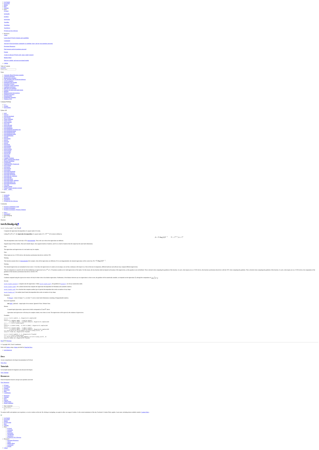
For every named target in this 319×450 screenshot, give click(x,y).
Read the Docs (28, 347)
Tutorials (6, 8)
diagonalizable (31, 240)
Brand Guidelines (8, 403)
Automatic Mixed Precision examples (14, 75)
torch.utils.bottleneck (9, 173)
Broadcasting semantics (10, 78)
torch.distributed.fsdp (9, 132)
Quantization (7, 162)
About (9, 442)
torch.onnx (7, 155)
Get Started (7, 2)
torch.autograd (8, 122)
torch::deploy (7, 107)
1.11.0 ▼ (3, 67)
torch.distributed (8, 128)
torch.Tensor (7, 117)
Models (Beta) (11, 443)
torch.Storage (7, 168)
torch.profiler (7, 152)
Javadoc (6, 106)
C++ (5, 104)
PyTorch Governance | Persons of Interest (15, 209)
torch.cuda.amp (8, 125)
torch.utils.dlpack (8, 179)
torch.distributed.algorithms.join (12, 129)
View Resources (5, 382)
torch (5, 113)
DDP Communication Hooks (11, 159)
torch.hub (6, 141)
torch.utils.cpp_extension (10, 176)
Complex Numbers (9, 158)
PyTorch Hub (7, 422)
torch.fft (6, 137)
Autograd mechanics (9, 76)
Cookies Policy (145, 412)
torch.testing (7, 170)
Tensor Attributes (8, 119)
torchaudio (7, 195)
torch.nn (6, 114)
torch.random (7, 165)
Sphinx (8, 347)
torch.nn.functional (9, 116)
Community (10, 445)
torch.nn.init (7, 153)
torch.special (7, 147)
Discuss (6, 400)
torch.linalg (7, 144)
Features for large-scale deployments (13, 90)
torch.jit (6, 143)
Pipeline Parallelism (9, 161)
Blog (5, 6)
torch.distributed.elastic (10, 131)
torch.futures (7, 138)
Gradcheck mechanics (10, 87)
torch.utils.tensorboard (10, 183)
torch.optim (7, 156)
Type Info (6, 185)
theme (16, 347)
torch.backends (8, 126)
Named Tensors (8, 186)
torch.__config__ (8, 189)
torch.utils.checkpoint (9, 174)
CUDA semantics (8, 81)
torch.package (7, 150)
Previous (9, 341)
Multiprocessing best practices (12, 93)
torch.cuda (6, 123)
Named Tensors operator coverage (13, 188)
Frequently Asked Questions (11, 85)
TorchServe (7, 199)
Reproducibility (8, 96)
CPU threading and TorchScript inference (15, 79)
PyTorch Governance (9, 208)
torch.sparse (7, 167)
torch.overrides (8, 149)
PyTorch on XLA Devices (11, 201)
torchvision (7, 198)
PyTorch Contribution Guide (11, 206)
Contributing (7, 392)
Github (6, 448)
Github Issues (7, 401)
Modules (6, 91)
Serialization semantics (10, 97)
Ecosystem (7, 3)
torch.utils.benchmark (9, 171)
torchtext (6, 196)
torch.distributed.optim (10, 134)
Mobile (6, 5)
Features (6, 388)
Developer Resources (13, 440)
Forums (9, 446)
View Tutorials (4, 372)
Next (2, 341)
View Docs (4, 363)
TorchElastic (10, 434)
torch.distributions (8, 135)
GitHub (6, 63)
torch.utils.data (8, 177)
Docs (5, 212)
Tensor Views (7, 120)
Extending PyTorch (9, 84)
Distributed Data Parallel (10, 82)
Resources (6, 395)
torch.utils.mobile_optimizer (11, 180)
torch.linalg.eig (8, 350)
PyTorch (6, 385)
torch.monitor (7, 146)
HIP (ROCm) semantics (10, 88)
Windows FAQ (8, 99)
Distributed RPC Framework (11, 164)
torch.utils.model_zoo (9, 182)
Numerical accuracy (9, 94)
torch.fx (6, 140)
